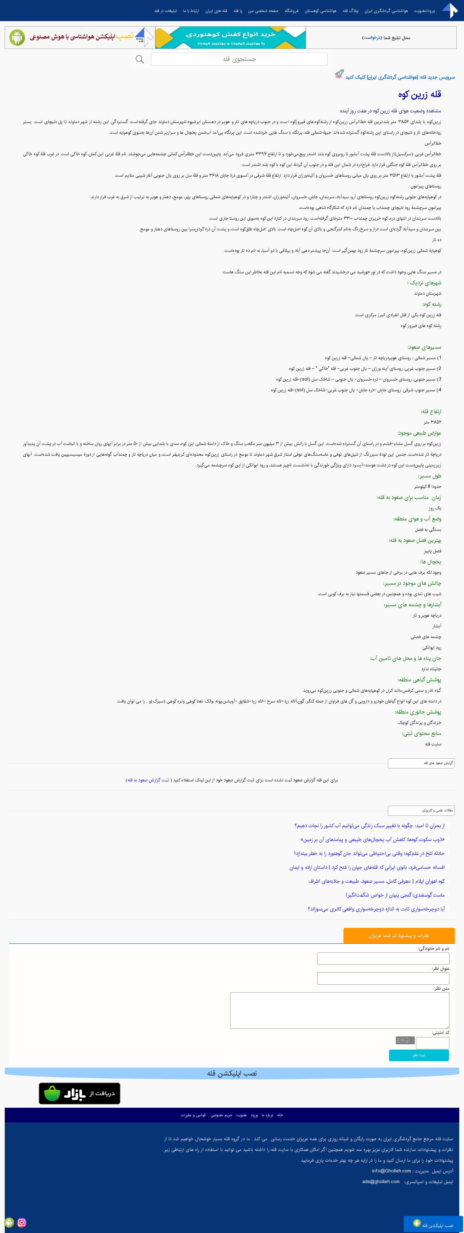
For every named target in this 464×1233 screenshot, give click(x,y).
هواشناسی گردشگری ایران (386, 10)
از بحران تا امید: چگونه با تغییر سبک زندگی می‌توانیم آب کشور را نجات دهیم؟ (369, 825)
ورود (254, 1115)
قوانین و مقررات (193, 1115)
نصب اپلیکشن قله (437, 1226)
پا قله (238, 10)
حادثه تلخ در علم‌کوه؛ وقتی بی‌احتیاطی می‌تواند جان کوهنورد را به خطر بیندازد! (369, 853)
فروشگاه (292, 10)
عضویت (241, 1115)
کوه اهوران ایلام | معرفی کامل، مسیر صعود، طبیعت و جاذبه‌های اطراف (377, 881)
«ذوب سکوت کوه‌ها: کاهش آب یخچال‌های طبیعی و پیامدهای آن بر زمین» (372, 839)
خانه (280, 1115)
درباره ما (267, 1115)
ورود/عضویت (424, 10)
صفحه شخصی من (263, 10)
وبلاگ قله (351, 10)
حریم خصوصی (221, 1115)
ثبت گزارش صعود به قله (148, 780)
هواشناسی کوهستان (320, 10)
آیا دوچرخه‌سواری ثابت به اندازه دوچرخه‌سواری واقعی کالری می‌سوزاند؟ (376, 909)
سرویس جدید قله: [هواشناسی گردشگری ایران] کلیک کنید (400, 77)
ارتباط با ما (191, 10)
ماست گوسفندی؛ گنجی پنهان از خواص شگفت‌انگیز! (395, 895)
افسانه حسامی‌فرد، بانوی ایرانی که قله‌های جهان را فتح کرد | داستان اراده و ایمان (367, 867)
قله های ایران (216, 10)
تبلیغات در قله (165, 10)
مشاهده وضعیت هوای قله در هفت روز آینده (390, 111)
